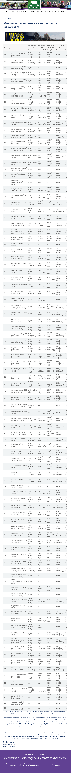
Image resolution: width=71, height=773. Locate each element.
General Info (43, 754)
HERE (49, 726)
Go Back (8, 19)
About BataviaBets (29, 754)
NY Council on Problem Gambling (33, 765)
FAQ (37, 754)
